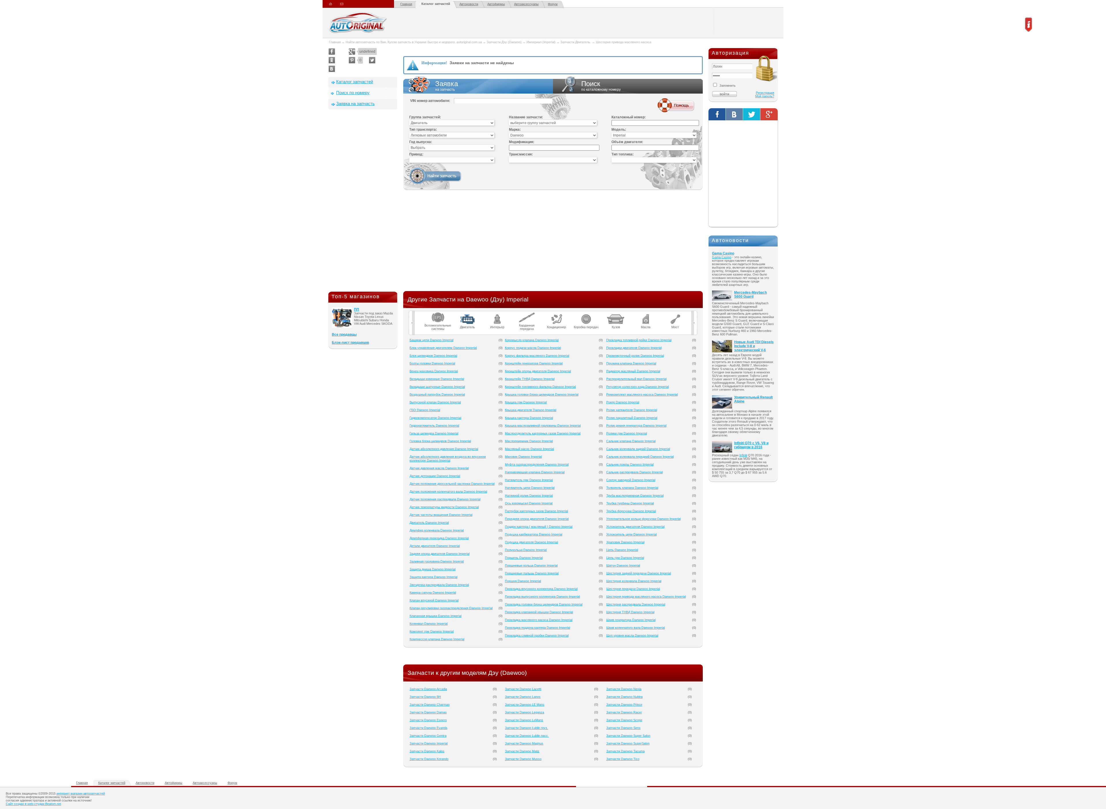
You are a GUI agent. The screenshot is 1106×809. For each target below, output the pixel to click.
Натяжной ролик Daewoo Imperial (529, 495)
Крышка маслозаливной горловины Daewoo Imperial (543, 425)
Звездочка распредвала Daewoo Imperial (439, 584)
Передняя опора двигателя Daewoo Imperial (537, 519)
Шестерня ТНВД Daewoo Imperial (630, 612)
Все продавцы (344, 335)
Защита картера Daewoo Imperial (433, 577)
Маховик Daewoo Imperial (523, 456)
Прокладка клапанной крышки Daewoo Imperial (539, 612)
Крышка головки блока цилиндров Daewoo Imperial (541, 394)
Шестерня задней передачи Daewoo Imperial (638, 573)
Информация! (434, 63)
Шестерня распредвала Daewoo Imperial (635, 604)
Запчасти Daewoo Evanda (428, 728)
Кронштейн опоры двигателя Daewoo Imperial (538, 371)
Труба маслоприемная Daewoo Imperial (635, 495)
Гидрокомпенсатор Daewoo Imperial (435, 417)
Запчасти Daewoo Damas (428, 712)
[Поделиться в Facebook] (331, 51)
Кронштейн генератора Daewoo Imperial (534, 363)
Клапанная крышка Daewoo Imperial (435, 616)
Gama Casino (723, 253)
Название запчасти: (526, 117)
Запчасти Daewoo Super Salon (628, 735)
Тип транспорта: (423, 130)
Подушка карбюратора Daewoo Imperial (533, 534)
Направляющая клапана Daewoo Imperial (535, 472)
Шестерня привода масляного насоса (623, 42)
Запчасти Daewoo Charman (430, 704)
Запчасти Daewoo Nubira (624, 696)
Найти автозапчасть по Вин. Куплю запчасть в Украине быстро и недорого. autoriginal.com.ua (414, 42)
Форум (553, 4)
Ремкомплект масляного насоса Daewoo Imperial (642, 394)
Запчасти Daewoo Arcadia (428, 689)
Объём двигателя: (627, 142)
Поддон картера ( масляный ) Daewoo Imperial (538, 526)
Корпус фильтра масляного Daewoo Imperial (537, 355)
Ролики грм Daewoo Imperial (626, 433)
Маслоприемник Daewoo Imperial (529, 441)
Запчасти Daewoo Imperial (429, 743)
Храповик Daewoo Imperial (625, 542)
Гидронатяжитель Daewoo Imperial (434, 425)
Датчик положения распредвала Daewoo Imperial (445, 499)
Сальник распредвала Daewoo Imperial (634, 472)
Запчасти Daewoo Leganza (524, 712)
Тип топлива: (622, 154)
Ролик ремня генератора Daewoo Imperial (636, 425)
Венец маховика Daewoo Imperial (434, 371)
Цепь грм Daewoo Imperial (625, 557)
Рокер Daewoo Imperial (622, 402)
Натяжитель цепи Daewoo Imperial (529, 487)
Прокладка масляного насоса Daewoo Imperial (538, 620)
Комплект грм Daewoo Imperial (432, 631)
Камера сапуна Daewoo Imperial (433, 592)
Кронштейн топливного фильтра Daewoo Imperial (540, 386)
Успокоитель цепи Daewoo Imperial (631, 534)
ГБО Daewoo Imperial (425, 410)
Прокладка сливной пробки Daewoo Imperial (537, 635)
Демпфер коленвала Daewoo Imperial (437, 530)
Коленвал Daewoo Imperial (429, 623)
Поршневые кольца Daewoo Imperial (531, 565)
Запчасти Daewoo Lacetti (523, 689)
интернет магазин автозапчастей (80, 793)
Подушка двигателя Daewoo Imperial (531, 542)
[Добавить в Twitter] (372, 60)
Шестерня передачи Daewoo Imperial (633, 588)
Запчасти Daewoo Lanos (523, 696)
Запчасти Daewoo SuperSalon (627, 743)
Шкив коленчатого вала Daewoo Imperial (635, 627)
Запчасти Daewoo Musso (523, 759)
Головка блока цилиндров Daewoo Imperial (440, 441)
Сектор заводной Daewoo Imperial (630, 480)
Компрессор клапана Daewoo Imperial (437, 639)
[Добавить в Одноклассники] (331, 60)
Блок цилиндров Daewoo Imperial (433, 355)
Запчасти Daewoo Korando (429, 759)
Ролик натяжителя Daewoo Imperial (631, 410)
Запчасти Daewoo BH (425, 696)
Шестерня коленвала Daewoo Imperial (633, 581)
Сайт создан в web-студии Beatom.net (33, 804)
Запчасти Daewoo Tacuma (625, 751)
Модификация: (521, 142)
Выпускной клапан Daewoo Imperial (435, 402)
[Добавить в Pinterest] (352, 60)
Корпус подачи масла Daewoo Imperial (533, 348)
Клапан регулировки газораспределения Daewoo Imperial (451, 608)
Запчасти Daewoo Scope (624, 720)
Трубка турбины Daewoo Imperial (630, 503)
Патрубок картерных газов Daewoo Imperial (536, 511)
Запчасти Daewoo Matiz (522, 751)
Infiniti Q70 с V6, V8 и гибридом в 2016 (751, 445)
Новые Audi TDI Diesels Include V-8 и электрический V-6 (754, 346)
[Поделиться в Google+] (352, 51)
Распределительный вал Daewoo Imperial (636, 379)
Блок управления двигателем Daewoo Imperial (443, 348)
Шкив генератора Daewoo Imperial (631, 620)
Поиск (601, 86)
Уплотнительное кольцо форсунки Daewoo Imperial (643, 519)
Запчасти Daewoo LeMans (524, 720)
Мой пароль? (764, 96)
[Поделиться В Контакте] (331, 68)
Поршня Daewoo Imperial (523, 581)
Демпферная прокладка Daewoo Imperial (439, 538)
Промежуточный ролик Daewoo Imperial (635, 355)
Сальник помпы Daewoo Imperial (630, 464)
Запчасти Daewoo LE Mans (524, 704)
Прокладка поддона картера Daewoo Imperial (537, 627)
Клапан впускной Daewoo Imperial (434, 600)
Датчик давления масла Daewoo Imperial (439, 468)
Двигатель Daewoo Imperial (429, 522)
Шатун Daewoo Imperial (623, 565)
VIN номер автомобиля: (430, 101)
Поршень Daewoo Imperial (524, 557)
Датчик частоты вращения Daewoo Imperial (441, 514)
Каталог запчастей (435, 3)
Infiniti (743, 455)
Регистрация (765, 92)
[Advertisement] (363, 201)
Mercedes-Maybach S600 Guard (750, 294)
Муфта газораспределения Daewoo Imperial (537, 464)
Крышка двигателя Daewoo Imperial (530, 410)
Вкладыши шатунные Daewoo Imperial (437, 386)
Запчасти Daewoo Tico (622, 759)
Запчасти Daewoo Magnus (524, 743)
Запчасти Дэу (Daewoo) (504, 42)
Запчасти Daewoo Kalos (427, 751)
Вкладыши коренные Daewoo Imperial (437, 379)
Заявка (446, 86)
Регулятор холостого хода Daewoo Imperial (637, 386)
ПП (356, 309)
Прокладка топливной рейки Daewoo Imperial (638, 340)
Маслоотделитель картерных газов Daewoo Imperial (542, 433)
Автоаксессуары (526, 4)
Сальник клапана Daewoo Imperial (631, 441)
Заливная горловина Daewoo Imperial (437, 561)
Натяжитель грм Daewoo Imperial (529, 480)
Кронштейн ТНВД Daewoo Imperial (529, 379)
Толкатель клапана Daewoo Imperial (632, 487)
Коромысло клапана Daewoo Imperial (531, 340)
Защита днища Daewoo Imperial (432, 569)
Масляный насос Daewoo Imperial (529, 449)
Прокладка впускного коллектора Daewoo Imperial (541, 588)
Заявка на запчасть (355, 103)
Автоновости (468, 4)
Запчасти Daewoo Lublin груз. (526, 728)
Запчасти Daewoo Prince (624, 704)
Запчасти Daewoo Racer (624, 712)
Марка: (515, 130)
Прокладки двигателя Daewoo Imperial (634, 348)
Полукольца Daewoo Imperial (526, 550)
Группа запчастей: (425, 117)
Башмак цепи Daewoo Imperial (431, 340)
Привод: (416, 154)
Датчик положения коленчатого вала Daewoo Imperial (448, 491)
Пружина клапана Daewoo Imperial (631, 363)
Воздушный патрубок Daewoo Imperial (437, 394)
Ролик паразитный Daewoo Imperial (631, 417)
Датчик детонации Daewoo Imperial (435, 476)
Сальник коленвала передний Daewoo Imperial (640, 456)
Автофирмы (496, 4)
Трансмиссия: (521, 154)
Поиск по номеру (353, 92)
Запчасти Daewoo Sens (623, 728)
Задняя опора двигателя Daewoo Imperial (439, 553)
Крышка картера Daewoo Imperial (529, 417)
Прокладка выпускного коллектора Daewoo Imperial (542, 596)
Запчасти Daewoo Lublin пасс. (527, 735)
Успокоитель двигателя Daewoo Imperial (635, 526)
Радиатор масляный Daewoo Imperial (633, 371)
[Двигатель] (467, 314)
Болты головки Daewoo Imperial (432, 363)
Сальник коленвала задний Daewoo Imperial (638, 449)
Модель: (618, 130)
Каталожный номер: (628, 117)
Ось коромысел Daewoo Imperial (528, 503)
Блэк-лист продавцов (350, 343)
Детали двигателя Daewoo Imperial (435, 546)
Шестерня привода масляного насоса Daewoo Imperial (646, 596)
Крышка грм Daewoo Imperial (526, 402)
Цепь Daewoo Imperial (622, 550)
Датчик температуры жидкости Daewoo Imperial (444, 507)
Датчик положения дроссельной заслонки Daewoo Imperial (452, 483)
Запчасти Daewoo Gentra (428, 735)
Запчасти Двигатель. (576, 42)
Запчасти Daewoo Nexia (623, 689)
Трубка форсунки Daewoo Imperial (631, 511)
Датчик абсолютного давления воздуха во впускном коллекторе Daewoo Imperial (448, 458)
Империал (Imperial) (541, 42)
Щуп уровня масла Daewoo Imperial (632, 635)
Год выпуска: (420, 142)
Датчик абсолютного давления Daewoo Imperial (444, 449)
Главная (406, 4)
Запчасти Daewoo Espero (428, 720)
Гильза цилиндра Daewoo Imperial (434, 433)
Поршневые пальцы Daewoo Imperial (531, 573)
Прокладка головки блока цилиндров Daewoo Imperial (543, 604)
